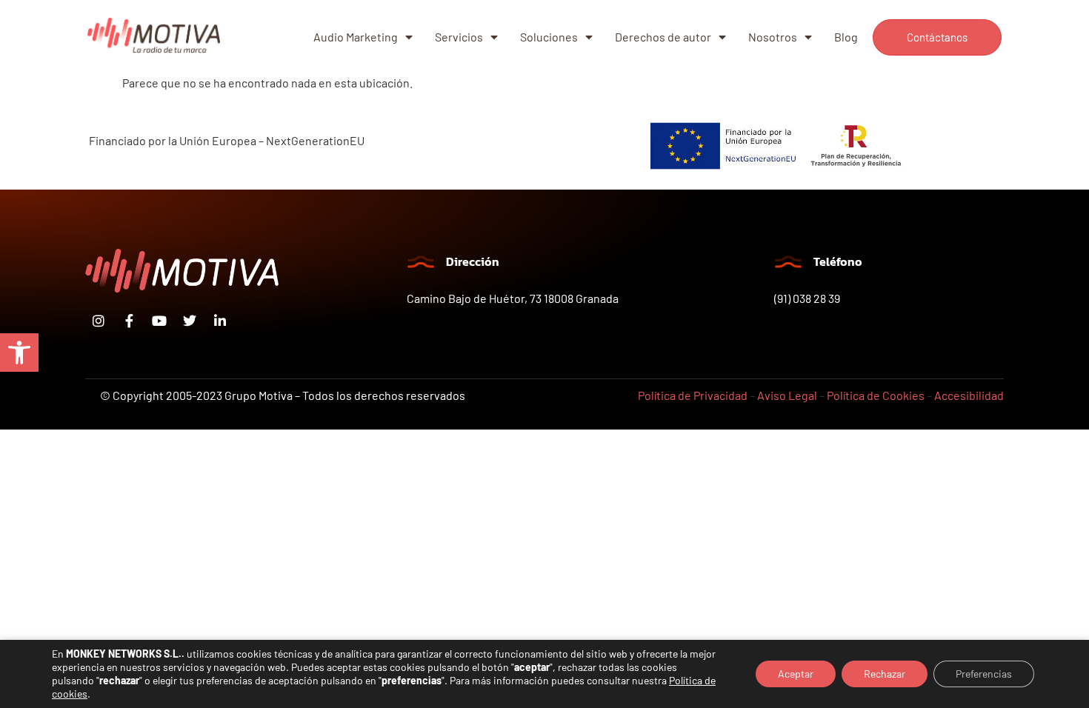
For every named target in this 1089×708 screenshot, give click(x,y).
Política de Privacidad (692, 395)
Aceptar (795, 673)
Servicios (459, 37)
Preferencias (984, 673)
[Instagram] (98, 320)
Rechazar (884, 673)
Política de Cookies (876, 395)
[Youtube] (159, 320)
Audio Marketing (355, 37)
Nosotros (772, 37)
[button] (19, 352)
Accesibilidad (969, 395)
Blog (846, 37)
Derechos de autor (663, 37)
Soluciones (549, 37)
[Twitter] (189, 320)
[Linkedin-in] (220, 320)
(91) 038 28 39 (807, 298)
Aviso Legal (787, 395)
